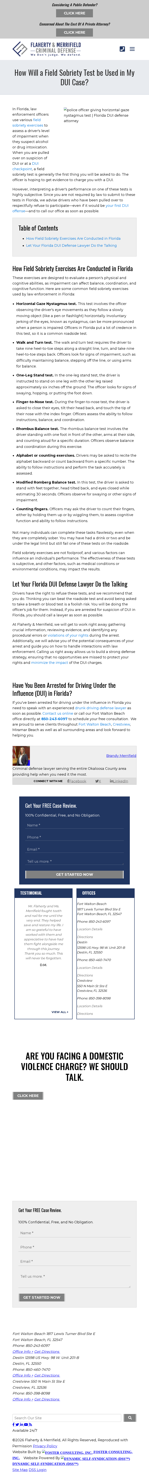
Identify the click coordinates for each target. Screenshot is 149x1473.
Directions (85, 937)
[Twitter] (18, 1425)
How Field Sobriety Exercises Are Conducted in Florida (73, 238)
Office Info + (22, 1352)
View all (59, 1012)
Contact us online (57, 713)
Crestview (121, 724)
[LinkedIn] (22, 1425)
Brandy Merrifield (121, 756)
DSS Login (38, 1470)
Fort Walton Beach (95, 724)
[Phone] (122, 49)
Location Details (89, 929)
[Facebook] (14, 1425)
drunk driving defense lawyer (100, 708)
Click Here (74, 13)
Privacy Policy (45, 1446)
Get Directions (47, 1352)
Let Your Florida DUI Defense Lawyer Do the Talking (71, 245)
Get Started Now (74, 874)
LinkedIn (120, 781)
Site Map (20, 1470)
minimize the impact (49, 663)
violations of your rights (68, 635)
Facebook (77, 781)
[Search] (130, 1418)
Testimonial (31, 893)
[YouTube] (26, 1425)
